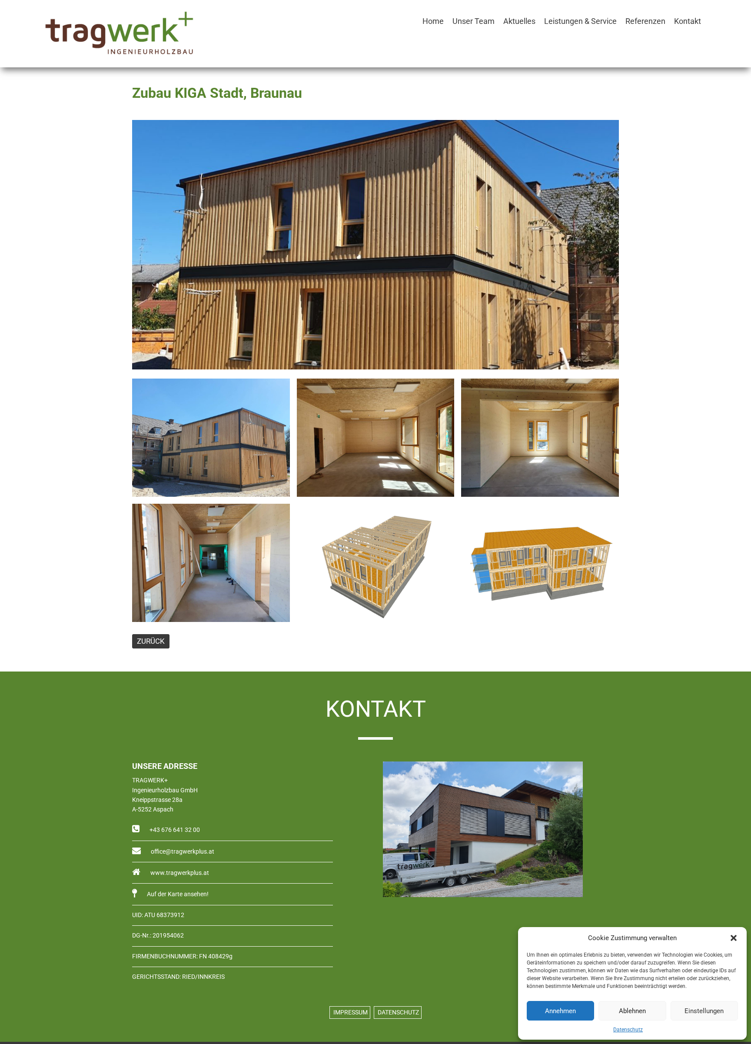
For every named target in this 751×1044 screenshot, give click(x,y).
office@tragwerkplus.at (182, 851)
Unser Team (473, 21)
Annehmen (560, 1011)
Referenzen (645, 21)
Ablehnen (632, 1011)
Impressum (350, 1012)
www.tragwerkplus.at (179, 873)
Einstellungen (704, 1011)
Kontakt (687, 21)
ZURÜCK (151, 641)
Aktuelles (519, 21)
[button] (733, 938)
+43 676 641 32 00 (174, 830)
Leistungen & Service (580, 21)
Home (433, 21)
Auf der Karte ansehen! (177, 894)
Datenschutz (628, 1030)
